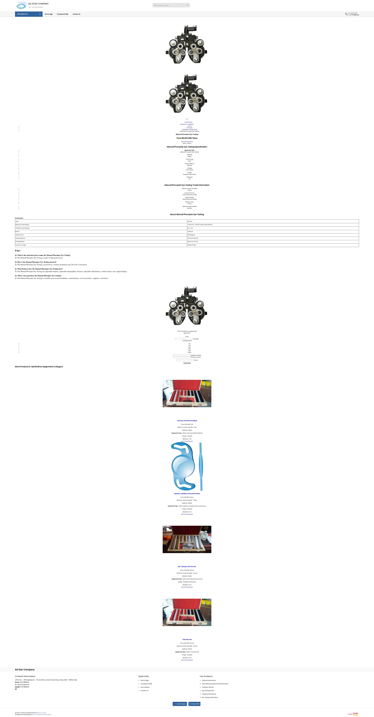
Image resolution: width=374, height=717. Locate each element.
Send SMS (195, 704)
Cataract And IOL (208, 687)
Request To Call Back (187, 124)
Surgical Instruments (209, 694)
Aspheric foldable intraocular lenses (187, 494)
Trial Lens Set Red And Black (187, 421)
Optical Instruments (209, 680)
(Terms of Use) (41, 713)
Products (189, 128)
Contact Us (76, 14)
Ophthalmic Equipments (189, 129)
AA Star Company (38, 5)
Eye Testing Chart (208, 691)
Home (189, 126)
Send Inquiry (188, 122)
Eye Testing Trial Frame (210, 697)
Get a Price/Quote (187, 141)
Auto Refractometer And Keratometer (215, 684)
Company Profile (62, 14)
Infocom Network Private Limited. (41, 714)
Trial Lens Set (187, 639)
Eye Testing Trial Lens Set (187, 566)
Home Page (49, 14)
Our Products (22, 14)
